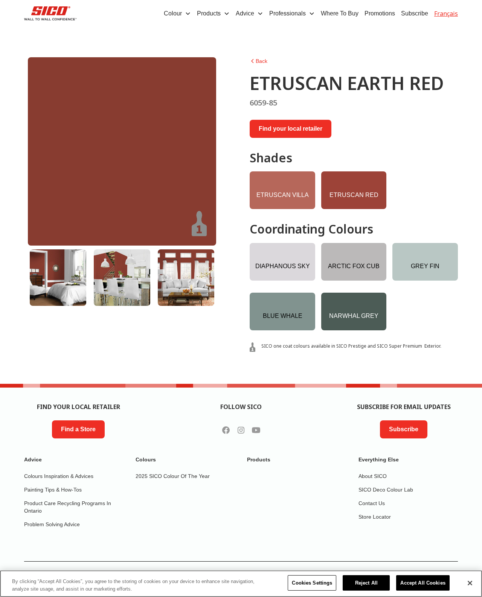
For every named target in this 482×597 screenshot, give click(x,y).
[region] (241, 583)
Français (446, 13)
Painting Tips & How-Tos (53, 490)
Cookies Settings (312, 583)
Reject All (366, 583)
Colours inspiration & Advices (58, 476)
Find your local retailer (290, 128)
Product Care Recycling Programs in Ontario (67, 507)
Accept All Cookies (422, 583)
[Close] (470, 583)
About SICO (372, 476)
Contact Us (371, 503)
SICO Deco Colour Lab (385, 490)
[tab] (58, 278)
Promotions (380, 13)
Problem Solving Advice (52, 524)
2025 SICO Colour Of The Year (173, 476)
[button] (177, 13)
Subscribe (414, 13)
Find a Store (78, 429)
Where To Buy (339, 13)
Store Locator (374, 517)
